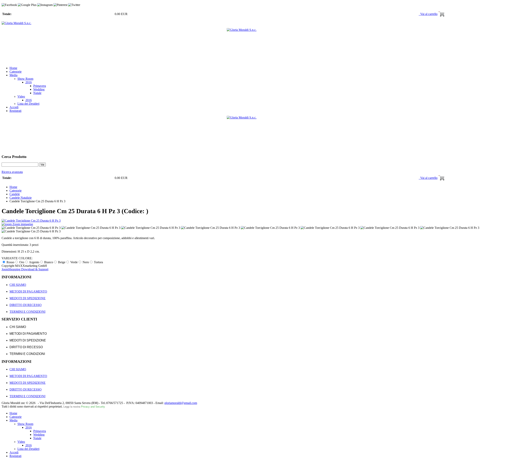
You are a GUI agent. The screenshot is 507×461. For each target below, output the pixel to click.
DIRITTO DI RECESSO (26, 305)
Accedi (14, 107)
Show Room (25, 78)
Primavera (39, 85)
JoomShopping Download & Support (25, 269)
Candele (15, 194)
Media (13, 75)
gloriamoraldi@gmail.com (180, 403)
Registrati (15, 110)
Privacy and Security (93, 406)
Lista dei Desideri (28, 103)
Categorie (16, 71)
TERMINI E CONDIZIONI (27, 311)
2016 (28, 82)
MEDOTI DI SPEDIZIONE (28, 298)
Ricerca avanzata (12, 172)
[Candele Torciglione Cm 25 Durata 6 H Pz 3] (31, 228)
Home (13, 68)
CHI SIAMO (18, 284)
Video (21, 96)
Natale (37, 93)
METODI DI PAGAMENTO (28, 291)
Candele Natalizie (21, 197)
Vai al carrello (428, 14)
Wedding (39, 89)
